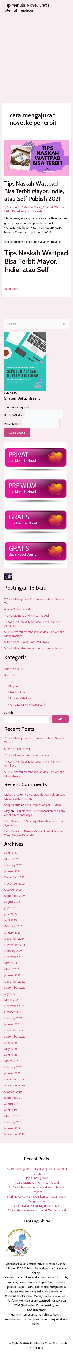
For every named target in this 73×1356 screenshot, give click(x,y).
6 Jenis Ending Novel (17, 609)
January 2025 (12, 932)
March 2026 (11, 859)
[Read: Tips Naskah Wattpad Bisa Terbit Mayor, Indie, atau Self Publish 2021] (36, 158)
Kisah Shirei (11, 675)
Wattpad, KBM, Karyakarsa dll (27, 704)
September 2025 (14, 896)
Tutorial (48, 207)
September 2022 (14, 987)
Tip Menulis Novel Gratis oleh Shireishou (27, 8)
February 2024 (13, 951)
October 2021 (13, 1012)
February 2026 (13, 865)
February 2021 (13, 1018)
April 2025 (10, 920)
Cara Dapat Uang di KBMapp (43, 805)
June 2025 (10, 914)
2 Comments (12, 207)
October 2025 (13, 889)
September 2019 (14, 1097)
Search (8, 712)
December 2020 (14, 1030)
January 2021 (12, 1024)
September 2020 (14, 1036)
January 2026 (12, 871)
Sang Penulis (12, 805)
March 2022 (11, 1000)
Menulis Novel (32, 207)
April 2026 (10, 853)
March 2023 (11, 969)
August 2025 (12, 902)
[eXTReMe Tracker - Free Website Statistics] (36, 576)
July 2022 (10, 994)
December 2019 (14, 1079)
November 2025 (14, 883)
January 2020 (12, 1073)
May (7, 811)
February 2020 (13, 1067)
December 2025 (14, 877)
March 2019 (11, 1116)
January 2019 (12, 1128)
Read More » (12, 288)
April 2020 (10, 1055)
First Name (12, 423)
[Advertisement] (36, 54)
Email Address (14, 414)
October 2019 (13, 1091)
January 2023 (12, 975)
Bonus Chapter (13, 669)
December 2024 (14, 938)
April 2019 (10, 1110)
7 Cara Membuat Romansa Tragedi (26, 615)
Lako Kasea (11, 821)
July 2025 (10, 908)
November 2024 (14, 945)
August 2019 (12, 1104)
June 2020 (10, 1042)
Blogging (13, 686)
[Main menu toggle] (64, 8)
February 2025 (13, 926)
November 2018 (14, 1134)
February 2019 (13, 1122)
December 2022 (14, 981)
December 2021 (14, 1006)
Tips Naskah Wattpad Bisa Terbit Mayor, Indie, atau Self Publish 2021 (34, 191)
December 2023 (14, 957)
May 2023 (10, 963)
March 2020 (11, 1061)
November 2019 (14, 1085)
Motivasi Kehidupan (20, 698)
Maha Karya (11, 794)
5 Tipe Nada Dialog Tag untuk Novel (27, 642)
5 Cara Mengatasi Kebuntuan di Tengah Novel (33, 648)
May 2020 (10, 1049)
